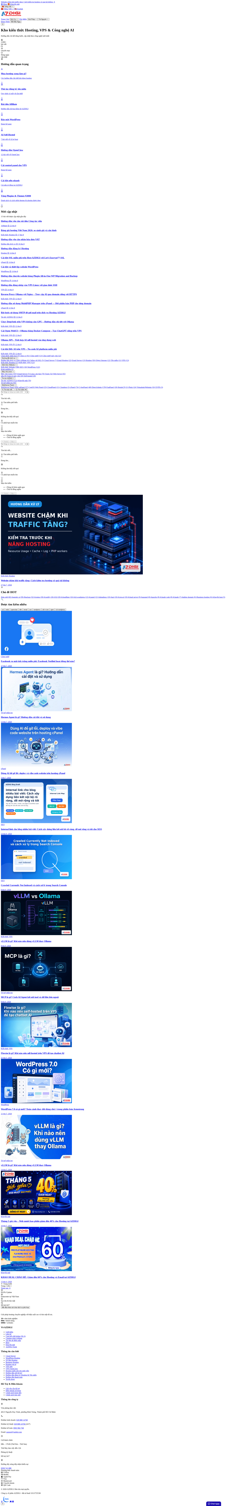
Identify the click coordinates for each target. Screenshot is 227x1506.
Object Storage (103, 360)
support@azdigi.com (14, 1432)
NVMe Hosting (11, 1360)
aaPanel (23, 387)
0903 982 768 (18, 1428)
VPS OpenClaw (12, 1369)
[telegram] (13, 1501)
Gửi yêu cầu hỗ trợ (13, 1389)
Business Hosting (12, 1362)
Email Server (78, 360)
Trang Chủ (5, 19)
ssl (3, 610)
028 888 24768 (20, 1424)
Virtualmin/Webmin (146, 387)
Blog (7, 1343)
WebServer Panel (9, 387)
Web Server (59, 374)
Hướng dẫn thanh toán (14, 1377)
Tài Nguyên (43, 19)
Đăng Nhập (5, 22)
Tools (49, 374)
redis (7, 610)
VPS (125, 360)
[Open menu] (2, 24)
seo (30, 610)
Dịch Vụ (13, 19)
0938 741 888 (6, 1468)
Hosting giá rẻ (11, 1364)
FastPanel (112, 387)
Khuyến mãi (24, 381)
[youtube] (11, 1501)
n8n (20, 610)
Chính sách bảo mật (13, 1395)
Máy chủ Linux (9, 374)
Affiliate (24, 360)
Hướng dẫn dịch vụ (10, 360)
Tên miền (116, 360)
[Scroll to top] (2, 1504)
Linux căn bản (37, 374)
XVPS (159, 387)
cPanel (74, 387)
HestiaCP (123, 387)
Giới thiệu (9, 1332)
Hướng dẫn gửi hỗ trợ (14, 1373)
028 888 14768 (22, 1420)
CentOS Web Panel (38, 387)
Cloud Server (50, 360)
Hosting (90, 360)
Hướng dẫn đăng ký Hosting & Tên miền (21, 1375)
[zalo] (6, 1501)
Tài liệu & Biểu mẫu (13, 1340)
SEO (23, 367)
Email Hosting (64, 360)
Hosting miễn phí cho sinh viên (17, 1371)
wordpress (37, 610)
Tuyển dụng (10, 1379)
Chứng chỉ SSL (37, 360)
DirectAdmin (99, 387)
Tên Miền (23, 19)
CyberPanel (85, 387)
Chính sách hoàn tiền (13, 1393)
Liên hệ (8, 1334)
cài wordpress (60, 610)
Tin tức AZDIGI (9, 381)
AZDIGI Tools (11, 1347)
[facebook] (2, 1501)
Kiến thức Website (10, 367)
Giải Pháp (31, 19)
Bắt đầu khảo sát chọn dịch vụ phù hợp (15, 1307)
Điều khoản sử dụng (13, 1391)
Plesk (132, 387)
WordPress (33, 367)
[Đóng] (27, 392)
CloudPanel (53, 387)
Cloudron (65, 387)
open (52, 610)
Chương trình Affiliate (14, 1338)
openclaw (14, 610)
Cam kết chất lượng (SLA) (16, 1336)
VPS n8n (9, 1367)
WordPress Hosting (13, 1358)
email (25, 610)
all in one (45, 610)
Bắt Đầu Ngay (16, 22)
